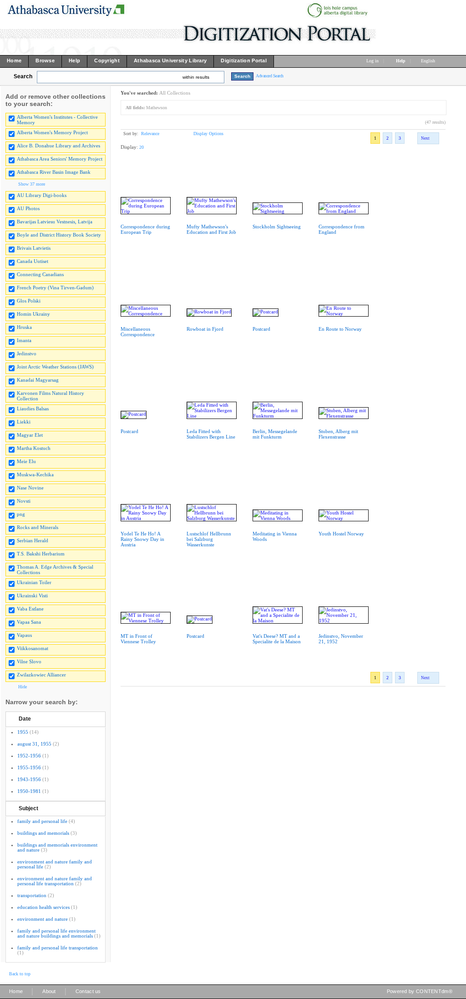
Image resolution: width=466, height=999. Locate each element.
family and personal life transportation (57, 947)
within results (195, 77)
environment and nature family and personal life (54, 864)
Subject (28, 808)
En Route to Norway (340, 329)
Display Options (208, 133)
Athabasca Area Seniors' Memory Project (59, 158)
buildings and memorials (43, 833)
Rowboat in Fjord (205, 329)
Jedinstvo (26, 353)
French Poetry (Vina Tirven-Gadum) (55, 287)
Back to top (19, 973)
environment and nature (42, 919)
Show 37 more (31, 184)
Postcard (261, 329)
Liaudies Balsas (33, 408)
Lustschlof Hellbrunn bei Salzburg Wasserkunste (209, 539)
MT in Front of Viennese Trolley (138, 638)
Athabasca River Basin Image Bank (54, 172)
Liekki (23, 421)
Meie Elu (26, 461)
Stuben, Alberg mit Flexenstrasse (338, 434)
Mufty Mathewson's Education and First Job (211, 229)
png (21, 514)
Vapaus (24, 635)
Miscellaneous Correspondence (138, 331)
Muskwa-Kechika (35, 474)
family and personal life (42, 821)
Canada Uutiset (32, 261)
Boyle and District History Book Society (59, 234)
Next (425, 138)
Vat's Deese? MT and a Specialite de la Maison (277, 638)
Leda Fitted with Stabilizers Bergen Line (211, 434)
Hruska (24, 327)
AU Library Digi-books (41, 195)
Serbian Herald (32, 540)
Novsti (23, 501)
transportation (31, 895)
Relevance (150, 133)
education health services (43, 907)
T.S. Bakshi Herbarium (41, 553)
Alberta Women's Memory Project (52, 132)
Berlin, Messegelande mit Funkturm (275, 434)
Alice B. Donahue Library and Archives (58, 145)
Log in (372, 60)
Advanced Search (270, 75)
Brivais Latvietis (34, 248)
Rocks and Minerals (37, 527)
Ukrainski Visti (32, 595)
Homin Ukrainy (33, 314)
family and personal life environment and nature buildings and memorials (56, 933)
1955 (22, 732)
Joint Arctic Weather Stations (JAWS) (55, 366)
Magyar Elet (30, 435)
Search (23, 76)
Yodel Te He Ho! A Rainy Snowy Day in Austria (142, 539)
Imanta (24, 340)
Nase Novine (30, 487)
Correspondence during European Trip (145, 229)
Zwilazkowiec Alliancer (41, 674)
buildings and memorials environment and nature (57, 847)
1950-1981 (29, 791)
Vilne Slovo (29, 661)
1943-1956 (29, 779)
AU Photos (28, 208)
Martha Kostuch (34, 448)
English (428, 60)
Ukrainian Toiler (34, 582)
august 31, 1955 (34, 744)
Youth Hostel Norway (341, 533)
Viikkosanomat (32, 648)
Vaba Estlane (30, 608)
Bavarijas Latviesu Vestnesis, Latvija (54, 221)
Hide (22, 686)
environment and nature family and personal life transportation (54, 881)
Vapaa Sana (29, 622)
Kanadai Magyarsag (38, 380)
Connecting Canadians (40, 274)
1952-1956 (29, 755)
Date (25, 719)
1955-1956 (29, 767)
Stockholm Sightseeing (277, 226)
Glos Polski (29, 300)
